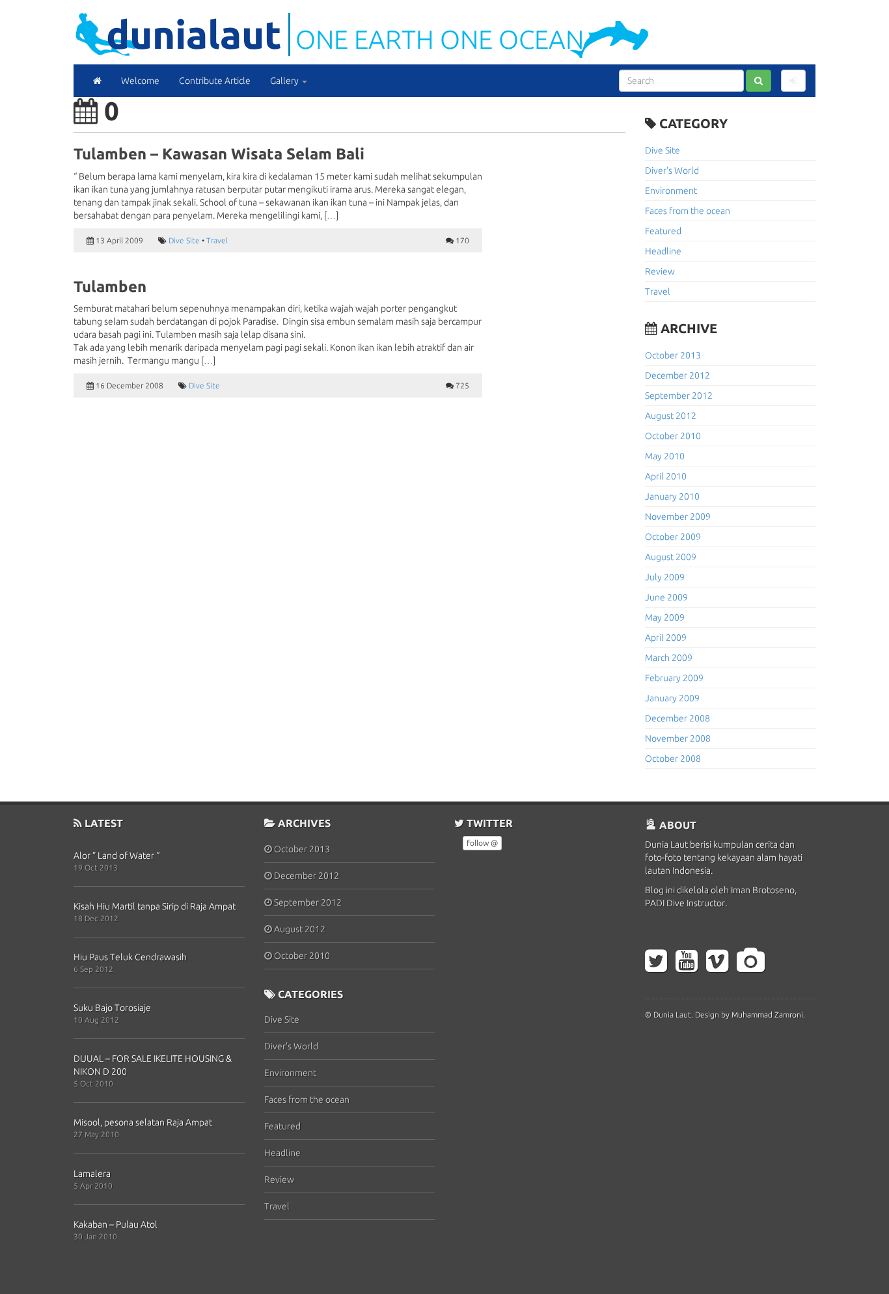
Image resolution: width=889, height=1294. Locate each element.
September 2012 (679, 395)
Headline (663, 251)
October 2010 (673, 436)
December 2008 (677, 718)
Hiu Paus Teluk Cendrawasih (130, 957)
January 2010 (672, 496)
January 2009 (672, 698)
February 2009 (674, 678)
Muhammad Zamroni (767, 1014)
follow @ (482, 843)
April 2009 (666, 637)
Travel (217, 240)
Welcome (140, 80)
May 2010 (665, 456)
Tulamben (110, 286)
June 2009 (666, 597)
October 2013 (673, 355)
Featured (663, 231)
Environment (671, 190)
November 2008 (678, 738)
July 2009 (665, 577)
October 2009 (673, 537)
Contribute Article (215, 80)
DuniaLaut (194, 34)
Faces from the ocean (687, 211)
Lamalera (92, 1173)
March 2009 (668, 658)
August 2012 (670, 416)
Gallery (285, 80)
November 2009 (678, 516)
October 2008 (673, 758)
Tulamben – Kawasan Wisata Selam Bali (219, 154)
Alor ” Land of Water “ (116, 855)
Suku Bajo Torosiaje (112, 1008)
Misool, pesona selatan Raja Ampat (143, 1122)
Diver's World (672, 170)
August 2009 (670, 557)
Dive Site (184, 240)
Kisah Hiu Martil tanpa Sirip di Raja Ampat (155, 906)
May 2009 (665, 617)
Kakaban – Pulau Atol (115, 1224)
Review (660, 271)
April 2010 (666, 476)
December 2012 (677, 375)
